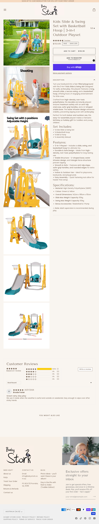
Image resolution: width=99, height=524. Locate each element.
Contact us (8, 492)
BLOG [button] (43, 470)
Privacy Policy (29, 517)
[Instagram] (90, 518)
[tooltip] (94, 60)
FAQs (6, 477)
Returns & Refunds (11, 489)
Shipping (7, 485)
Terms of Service (27, 519)
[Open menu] (7, 9)
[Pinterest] (85, 518)
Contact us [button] (27, 470)
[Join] (93, 497)
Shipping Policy (11, 519)
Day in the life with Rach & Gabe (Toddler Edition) (48, 485)
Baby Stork (10, 517)
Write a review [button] (85, 369)
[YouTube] (94, 518)
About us (7, 474)
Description (58, 80)
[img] (18, 390)
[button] (58, 40)
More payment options (62, 73)
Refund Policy (43, 517)
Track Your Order (10, 481)
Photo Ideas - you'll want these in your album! (48, 476)
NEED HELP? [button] (8, 470)
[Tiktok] (81, 518)
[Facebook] (76, 518)
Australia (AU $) (13, 511)
